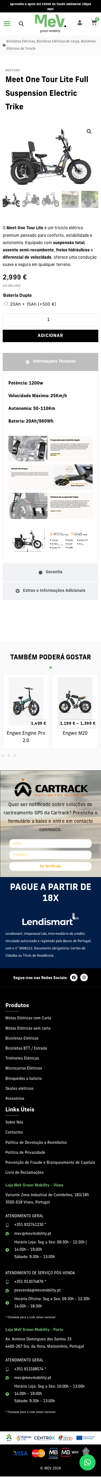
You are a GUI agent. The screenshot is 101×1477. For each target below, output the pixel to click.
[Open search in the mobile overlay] (21, 23)
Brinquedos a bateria (23, 1079)
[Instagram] (84, 977)
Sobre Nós (14, 1123)
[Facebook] (74, 977)
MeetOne (12, 70)
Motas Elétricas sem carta (28, 1029)
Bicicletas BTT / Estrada (26, 1049)
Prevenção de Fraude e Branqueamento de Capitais (50, 1163)
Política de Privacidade (25, 1153)
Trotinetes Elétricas (22, 1059)
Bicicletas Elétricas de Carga (58, 41)
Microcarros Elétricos (23, 1069)
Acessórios (14, 1099)
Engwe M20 (75, 733)
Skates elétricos (19, 1089)
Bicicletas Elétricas (20, 41)
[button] (7, 23)
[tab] (50, 362)
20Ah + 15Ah (33, 304)
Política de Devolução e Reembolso (36, 1143)
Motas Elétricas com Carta (28, 1018)
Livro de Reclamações (24, 1173)
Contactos (14, 1133)
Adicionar (50, 336)
